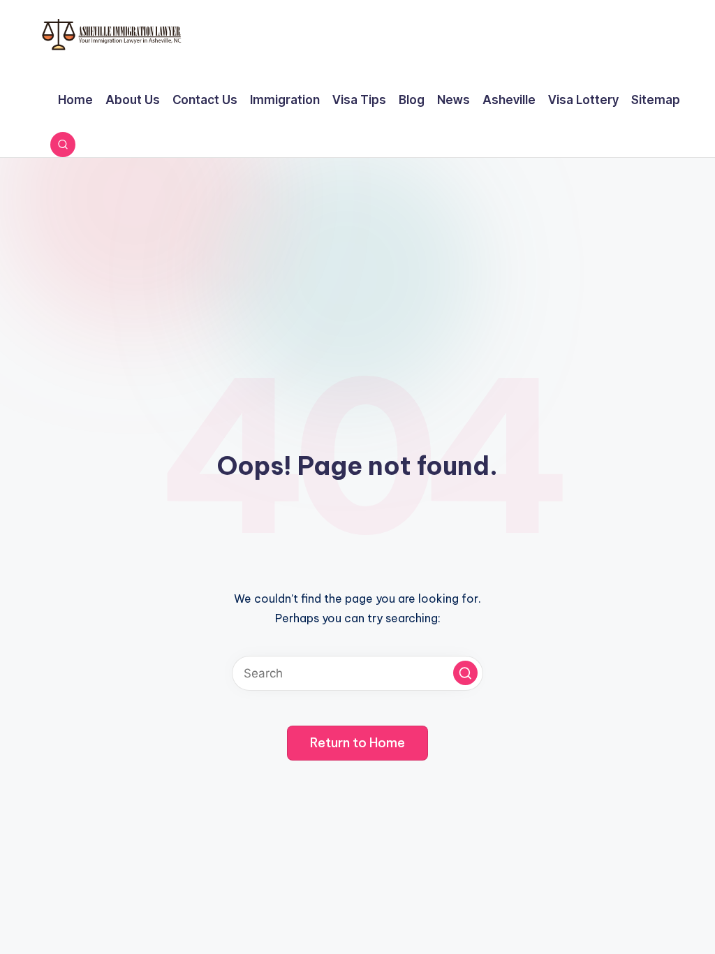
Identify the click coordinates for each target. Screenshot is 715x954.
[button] (465, 673)
